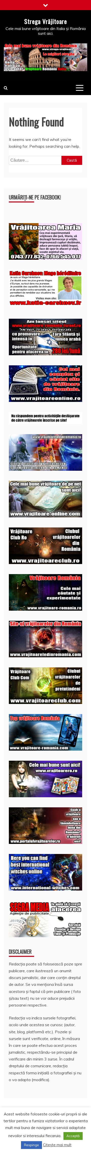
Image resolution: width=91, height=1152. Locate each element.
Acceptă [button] (73, 1136)
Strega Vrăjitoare (45, 21)
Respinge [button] (31, 1145)
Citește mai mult (57, 1144)
